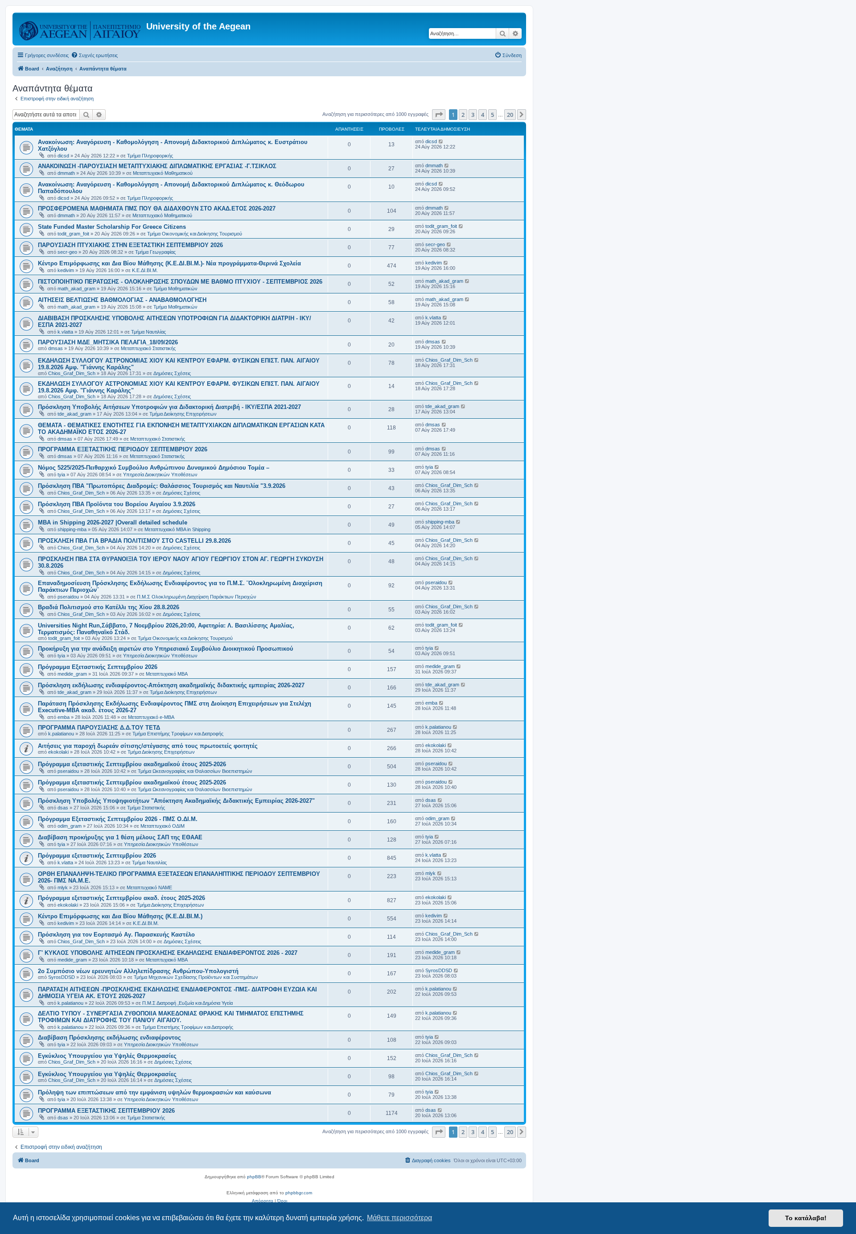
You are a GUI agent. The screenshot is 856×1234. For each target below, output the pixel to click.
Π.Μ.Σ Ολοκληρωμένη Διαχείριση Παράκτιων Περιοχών (196, 596)
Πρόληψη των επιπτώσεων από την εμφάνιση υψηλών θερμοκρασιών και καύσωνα (154, 1092)
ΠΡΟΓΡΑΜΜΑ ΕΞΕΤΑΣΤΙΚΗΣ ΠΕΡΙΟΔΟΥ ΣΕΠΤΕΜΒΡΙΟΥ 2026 (122, 449)
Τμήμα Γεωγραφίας (155, 252)
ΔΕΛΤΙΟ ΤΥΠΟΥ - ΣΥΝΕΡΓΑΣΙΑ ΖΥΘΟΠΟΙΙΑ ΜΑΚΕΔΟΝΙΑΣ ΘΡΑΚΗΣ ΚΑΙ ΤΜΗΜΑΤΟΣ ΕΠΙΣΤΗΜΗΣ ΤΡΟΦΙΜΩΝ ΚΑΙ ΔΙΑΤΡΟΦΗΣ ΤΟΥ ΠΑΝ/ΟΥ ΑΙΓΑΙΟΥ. (171, 1017)
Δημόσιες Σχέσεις (172, 373)
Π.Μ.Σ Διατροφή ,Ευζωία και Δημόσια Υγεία (187, 1003)
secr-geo (67, 252)
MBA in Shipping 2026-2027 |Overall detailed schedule (112, 522)
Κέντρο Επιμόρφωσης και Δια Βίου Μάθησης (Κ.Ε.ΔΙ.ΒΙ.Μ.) (120, 916)
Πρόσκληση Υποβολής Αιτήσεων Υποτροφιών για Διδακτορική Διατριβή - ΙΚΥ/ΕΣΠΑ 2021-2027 (169, 407)
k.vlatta (65, 331)
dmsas (55, 348)
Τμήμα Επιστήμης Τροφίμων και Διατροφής (177, 733)
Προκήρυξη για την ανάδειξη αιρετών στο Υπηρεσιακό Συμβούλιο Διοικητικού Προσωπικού (165, 648)
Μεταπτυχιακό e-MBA (151, 717)
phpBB (254, 1176)
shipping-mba (72, 529)
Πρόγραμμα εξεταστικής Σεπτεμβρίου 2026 (97, 855)
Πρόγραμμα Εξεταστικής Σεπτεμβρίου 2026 (97, 667)
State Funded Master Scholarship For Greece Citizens (112, 226)
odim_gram (70, 826)
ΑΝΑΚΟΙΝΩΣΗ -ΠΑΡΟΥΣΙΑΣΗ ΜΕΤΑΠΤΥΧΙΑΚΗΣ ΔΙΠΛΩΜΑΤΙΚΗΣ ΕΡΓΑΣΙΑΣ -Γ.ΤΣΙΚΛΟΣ (157, 166)
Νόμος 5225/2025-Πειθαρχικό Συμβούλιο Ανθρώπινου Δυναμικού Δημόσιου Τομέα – (153, 467)
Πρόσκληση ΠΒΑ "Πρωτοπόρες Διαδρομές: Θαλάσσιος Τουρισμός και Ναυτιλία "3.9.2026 (161, 486)
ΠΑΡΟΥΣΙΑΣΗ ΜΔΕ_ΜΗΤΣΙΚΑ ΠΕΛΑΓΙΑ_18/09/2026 (108, 342)
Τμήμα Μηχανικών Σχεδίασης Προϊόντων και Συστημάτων (196, 977)
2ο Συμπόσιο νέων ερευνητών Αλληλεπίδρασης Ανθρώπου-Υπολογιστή (138, 971)
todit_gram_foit (73, 233)
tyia (61, 474)
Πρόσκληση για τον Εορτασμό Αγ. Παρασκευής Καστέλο (116, 934)
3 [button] (472, 115)
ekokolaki (58, 752)
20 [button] (510, 115)
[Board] (80, 29)
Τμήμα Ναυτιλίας (148, 331)
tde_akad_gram (74, 414)
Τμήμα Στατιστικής (146, 807)
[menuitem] (94, 55)
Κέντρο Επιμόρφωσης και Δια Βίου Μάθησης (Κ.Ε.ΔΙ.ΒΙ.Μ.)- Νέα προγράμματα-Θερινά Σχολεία (169, 263)
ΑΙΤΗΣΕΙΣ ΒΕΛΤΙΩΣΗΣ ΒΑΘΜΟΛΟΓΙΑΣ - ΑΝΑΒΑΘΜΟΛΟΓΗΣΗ (122, 300)
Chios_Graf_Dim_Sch (71, 373)
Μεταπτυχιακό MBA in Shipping (177, 529)
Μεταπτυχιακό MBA (167, 674)
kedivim (66, 270)
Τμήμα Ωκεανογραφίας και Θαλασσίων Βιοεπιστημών (195, 771)
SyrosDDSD (61, 977)
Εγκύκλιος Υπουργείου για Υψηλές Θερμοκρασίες (107, 1055)
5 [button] (492, 115)
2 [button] (463, 115)
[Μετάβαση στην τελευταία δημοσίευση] (441, 141)
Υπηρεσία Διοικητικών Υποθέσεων (160, 474)
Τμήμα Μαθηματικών (175, 288)
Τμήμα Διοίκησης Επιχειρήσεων (183, 414)
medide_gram (72, 674)
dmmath (66, 173)
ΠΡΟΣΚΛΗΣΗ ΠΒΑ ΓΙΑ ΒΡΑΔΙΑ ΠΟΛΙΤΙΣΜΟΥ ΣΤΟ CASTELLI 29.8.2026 (134, 540)
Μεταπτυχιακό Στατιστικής (148, 348)
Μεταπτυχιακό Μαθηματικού (163, 173)
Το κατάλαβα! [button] (806, 1218)
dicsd (63, 155)
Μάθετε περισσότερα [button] (399, 1218)
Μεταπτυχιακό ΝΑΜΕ (149, 887)
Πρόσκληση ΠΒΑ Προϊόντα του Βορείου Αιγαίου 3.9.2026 (116, 504)
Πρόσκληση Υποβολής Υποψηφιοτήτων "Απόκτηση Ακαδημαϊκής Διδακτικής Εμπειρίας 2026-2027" (176, 800)
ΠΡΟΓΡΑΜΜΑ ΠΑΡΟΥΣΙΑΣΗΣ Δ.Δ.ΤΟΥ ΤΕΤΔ (99, 727)
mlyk (63, 887)
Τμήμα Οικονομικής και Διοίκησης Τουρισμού (194, 233)
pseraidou (68, 596)
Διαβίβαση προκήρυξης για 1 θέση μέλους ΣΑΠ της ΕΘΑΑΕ (120, 837)
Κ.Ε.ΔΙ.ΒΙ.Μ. (145, 270)
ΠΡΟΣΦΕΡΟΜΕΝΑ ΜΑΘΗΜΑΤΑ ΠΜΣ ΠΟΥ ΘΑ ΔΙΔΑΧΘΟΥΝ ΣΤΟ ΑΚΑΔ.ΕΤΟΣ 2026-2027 (157, 208)
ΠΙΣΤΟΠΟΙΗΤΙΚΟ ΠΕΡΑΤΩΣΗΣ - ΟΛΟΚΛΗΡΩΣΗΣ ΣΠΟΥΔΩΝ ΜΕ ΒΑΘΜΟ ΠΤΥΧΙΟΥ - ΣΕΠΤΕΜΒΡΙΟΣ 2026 (180, 281)
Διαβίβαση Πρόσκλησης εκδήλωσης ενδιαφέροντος (109, 1037)
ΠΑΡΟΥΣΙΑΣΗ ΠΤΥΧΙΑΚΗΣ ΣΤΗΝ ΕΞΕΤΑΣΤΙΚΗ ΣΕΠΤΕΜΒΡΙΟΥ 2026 (130, 245)
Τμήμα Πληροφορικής (150, 155)
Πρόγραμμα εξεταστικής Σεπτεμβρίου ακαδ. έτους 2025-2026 (121, 898)
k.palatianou (61, 733)
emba (64, 717)
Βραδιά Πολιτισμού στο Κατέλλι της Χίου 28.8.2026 (108, 607)
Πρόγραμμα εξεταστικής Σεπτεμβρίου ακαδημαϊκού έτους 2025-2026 (132, 764)
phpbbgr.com (298, 1192)
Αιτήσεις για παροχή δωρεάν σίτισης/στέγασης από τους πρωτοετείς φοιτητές (148, 746)
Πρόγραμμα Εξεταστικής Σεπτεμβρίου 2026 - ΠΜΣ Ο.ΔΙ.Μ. (118, 819)
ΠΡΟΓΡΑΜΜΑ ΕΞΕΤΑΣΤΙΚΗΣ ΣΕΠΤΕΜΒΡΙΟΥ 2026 (106, 1110)
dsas (63, 807)
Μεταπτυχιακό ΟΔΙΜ (162, 826)
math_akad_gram (76, 288)
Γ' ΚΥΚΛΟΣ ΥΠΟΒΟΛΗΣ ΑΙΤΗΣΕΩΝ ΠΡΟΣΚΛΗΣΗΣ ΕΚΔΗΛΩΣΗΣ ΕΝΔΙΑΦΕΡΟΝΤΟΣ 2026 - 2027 (167, 952)
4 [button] (482, 115)
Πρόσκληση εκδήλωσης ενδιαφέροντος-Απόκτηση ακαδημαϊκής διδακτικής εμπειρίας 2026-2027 (171, 685)
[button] (438, 114)
